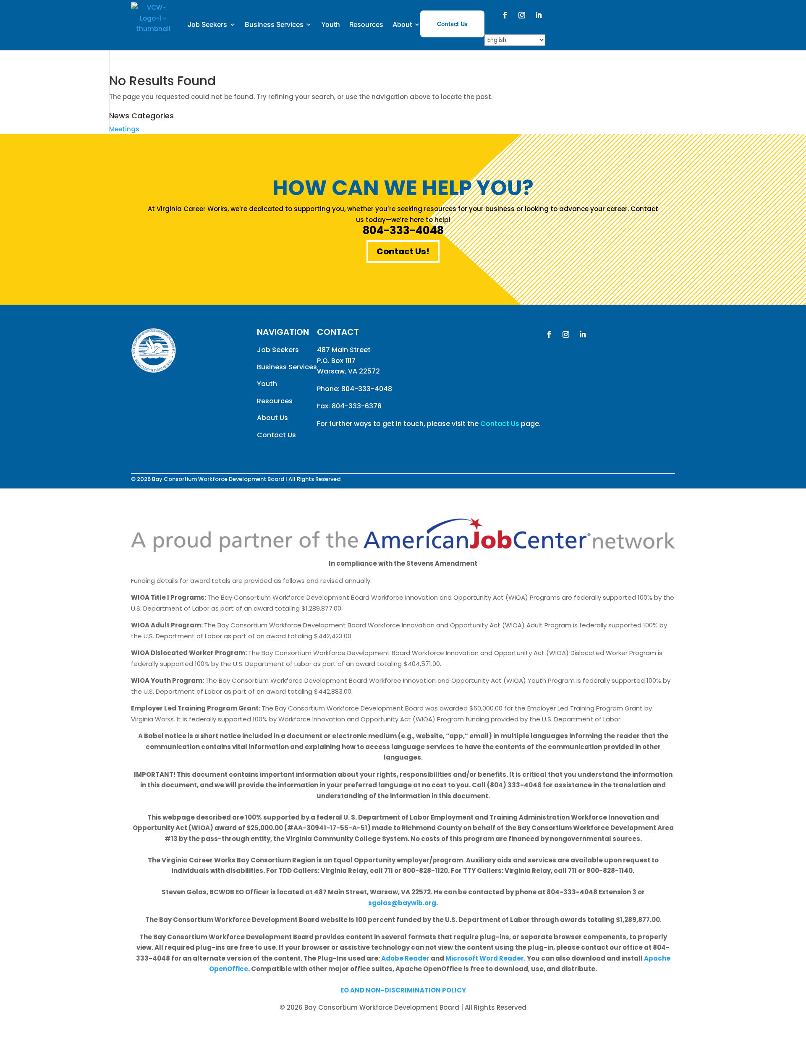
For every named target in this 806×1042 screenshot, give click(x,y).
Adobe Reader (405, 958)
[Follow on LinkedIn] (538, 15)
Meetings (124, 129)
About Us (272, 418)
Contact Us (452, 23)
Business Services (274, 24)
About (402, 24)
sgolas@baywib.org (402, 902)
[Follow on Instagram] (522, 15)
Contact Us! (403, 251)
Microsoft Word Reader (484, 958)
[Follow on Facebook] (505, 15)
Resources (366, 24)
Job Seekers (207, 24)
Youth (330, 24)
